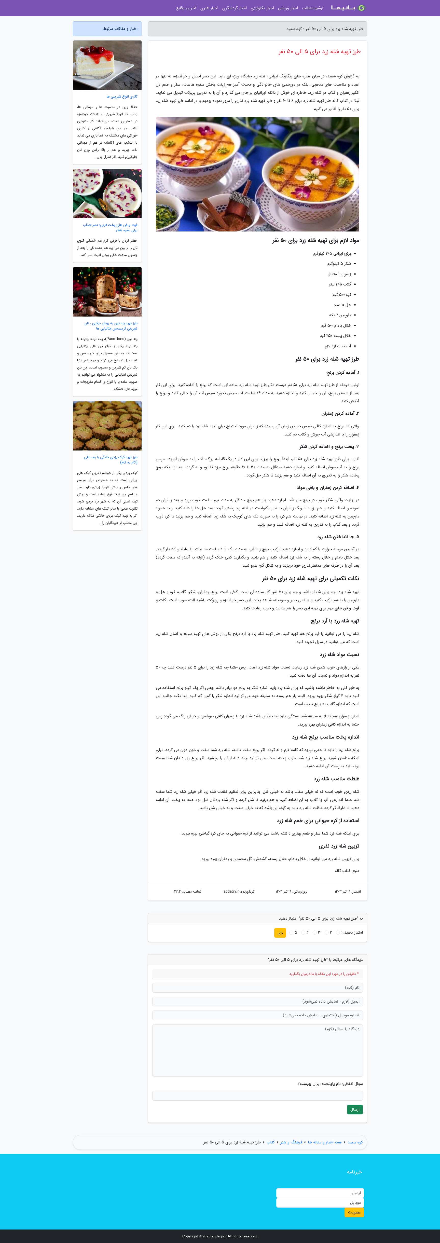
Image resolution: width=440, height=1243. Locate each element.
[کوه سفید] (348, 8)
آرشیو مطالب (312, 8)
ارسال (355, 1109)
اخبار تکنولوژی (262, 8)
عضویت (354, 1212)
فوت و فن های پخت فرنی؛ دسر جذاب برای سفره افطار (110, 227)
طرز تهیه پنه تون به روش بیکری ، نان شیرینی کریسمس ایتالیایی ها (111, 326)
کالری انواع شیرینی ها (122, 96)
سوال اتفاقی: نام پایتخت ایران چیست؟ (330, 1084)
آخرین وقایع (186, 8)
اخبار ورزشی (288, 8)
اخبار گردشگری (234, 8)
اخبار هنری (209, 8)
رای (280, 933)
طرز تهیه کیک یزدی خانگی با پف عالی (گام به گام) (111, 460)
